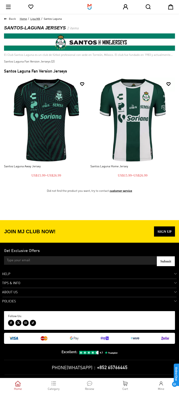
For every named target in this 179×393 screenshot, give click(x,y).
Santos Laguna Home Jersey (109, 166)
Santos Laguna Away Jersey (22, 166)
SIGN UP (164, 231)
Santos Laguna (53, 19)
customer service (121, 191)
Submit (165, 261)
